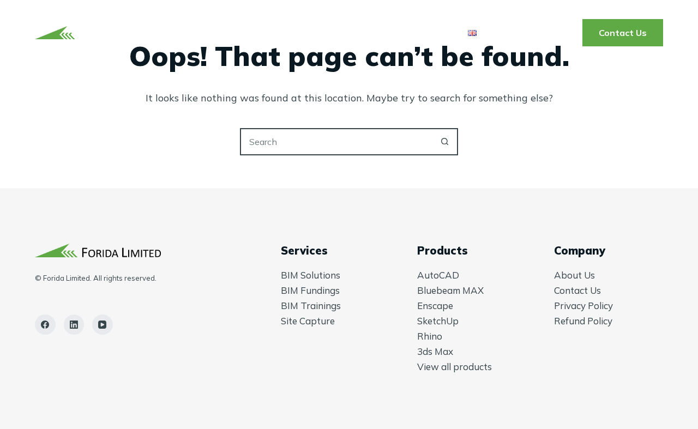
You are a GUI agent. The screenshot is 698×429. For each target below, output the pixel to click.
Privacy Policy (583, 305)
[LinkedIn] (74, 325)
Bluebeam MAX (450, 290)
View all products (454, 366)
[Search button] (444, 141)
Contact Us (623, 32)
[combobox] (336, 141)
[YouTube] (102, 325)
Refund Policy (583, 321)
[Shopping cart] (567, 33)
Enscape (435, 305)
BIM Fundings (310, 290)
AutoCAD (438, 275)
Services (206, 33)
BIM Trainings (311, 305)
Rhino (429, 336)
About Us (415, 33)
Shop (352, 33)
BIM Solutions (310, 275)
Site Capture (308, 321)
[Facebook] (45, 325)
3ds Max (435, 351)
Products (288, 33)
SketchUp (438, 321)
